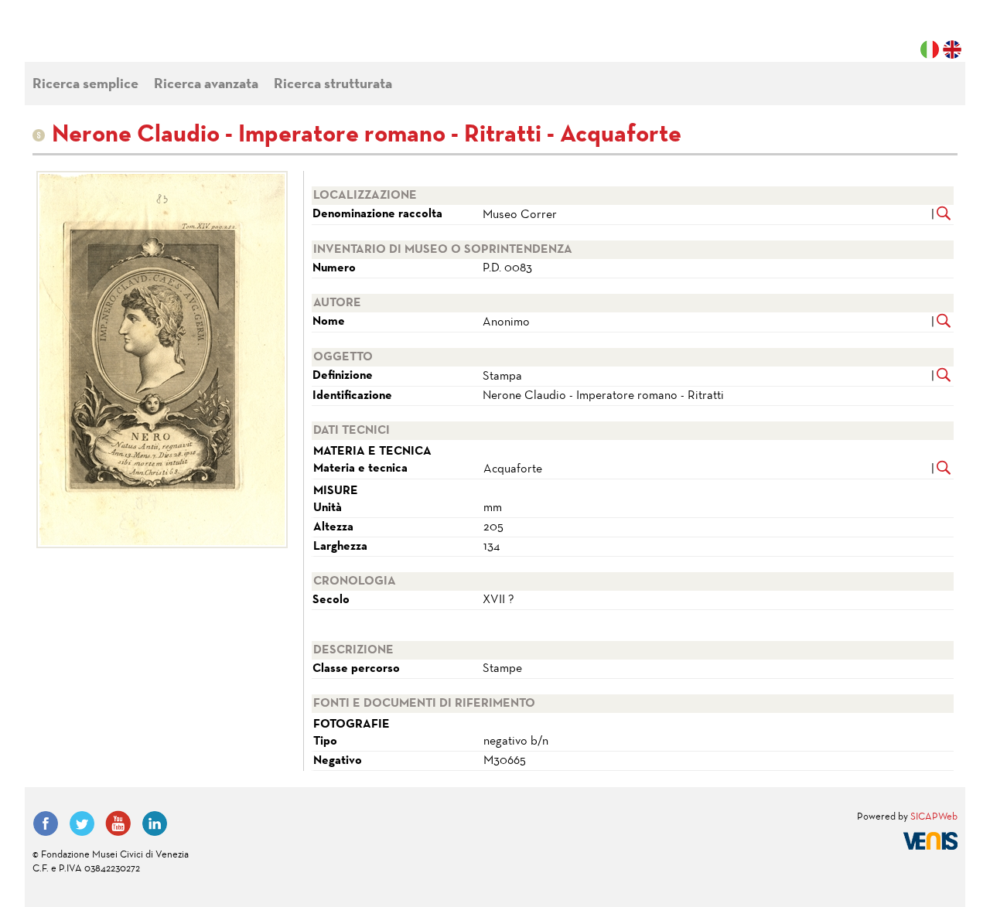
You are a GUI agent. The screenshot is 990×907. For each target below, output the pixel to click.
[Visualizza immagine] (162, 359)
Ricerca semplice (85, 84)
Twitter (82, 823)
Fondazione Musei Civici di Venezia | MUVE (96, 38)
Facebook (45, 823)
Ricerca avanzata (206, 84)
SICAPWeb (934, 817)
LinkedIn (155, 823)
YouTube (118, 823)
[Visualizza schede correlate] (944, 215)
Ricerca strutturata (333, 84)
